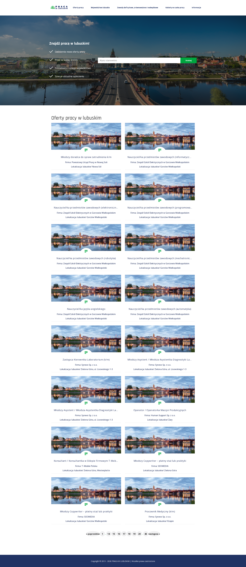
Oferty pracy (78, 7)
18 (129, 533)
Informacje (196, 7)
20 (139, 533)
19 (134, 533)
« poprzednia (93, 533)
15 (114, 533)
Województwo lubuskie (100, 7)
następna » (154, 533)
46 (146, 533)
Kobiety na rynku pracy (175, 7)
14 (108, 533)
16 (119, 533)
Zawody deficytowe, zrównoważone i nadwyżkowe (137, 7)
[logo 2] (59, 7)
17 (124, 533)
